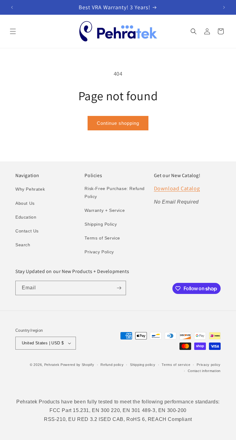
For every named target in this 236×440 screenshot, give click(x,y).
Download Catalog (177, 188)
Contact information (204, 371)
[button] (13, 31)
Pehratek (52, 365)
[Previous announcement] (12, 7)
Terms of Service (102, 238)
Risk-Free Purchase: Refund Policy (115, 192)
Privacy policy (209, 365)
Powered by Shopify (77, 365)
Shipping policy (142, 365)
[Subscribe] (119, 288)
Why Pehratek (30, 189)
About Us (25, 203)
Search (22, 244)
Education (25, 217)
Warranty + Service (105, 210)
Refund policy (112, 365)
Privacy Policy (99, 251)
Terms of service (176, 365)
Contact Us (27, 230)
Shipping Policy (101, 224)
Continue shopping (118, 123)
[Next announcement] (224, 7)
